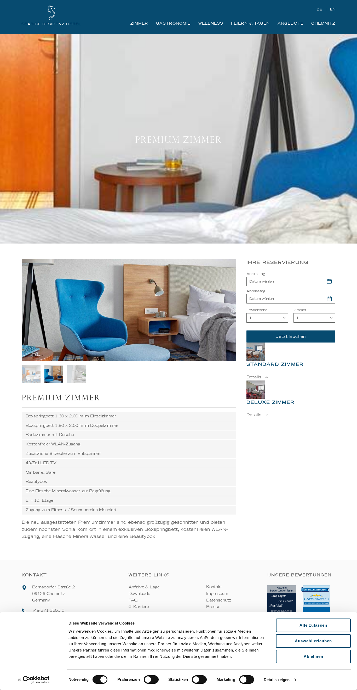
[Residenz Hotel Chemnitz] (51, 15)
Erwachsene (256, 310)
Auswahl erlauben (313, 641)
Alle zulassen (313, 625)
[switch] (151, 679)
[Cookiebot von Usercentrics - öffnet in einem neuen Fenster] (34, 680)
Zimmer (299, 310)
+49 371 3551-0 (48, 610)
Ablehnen (313, 656)
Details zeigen (277, 679)
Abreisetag (255, 291)
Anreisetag (255, 274)
